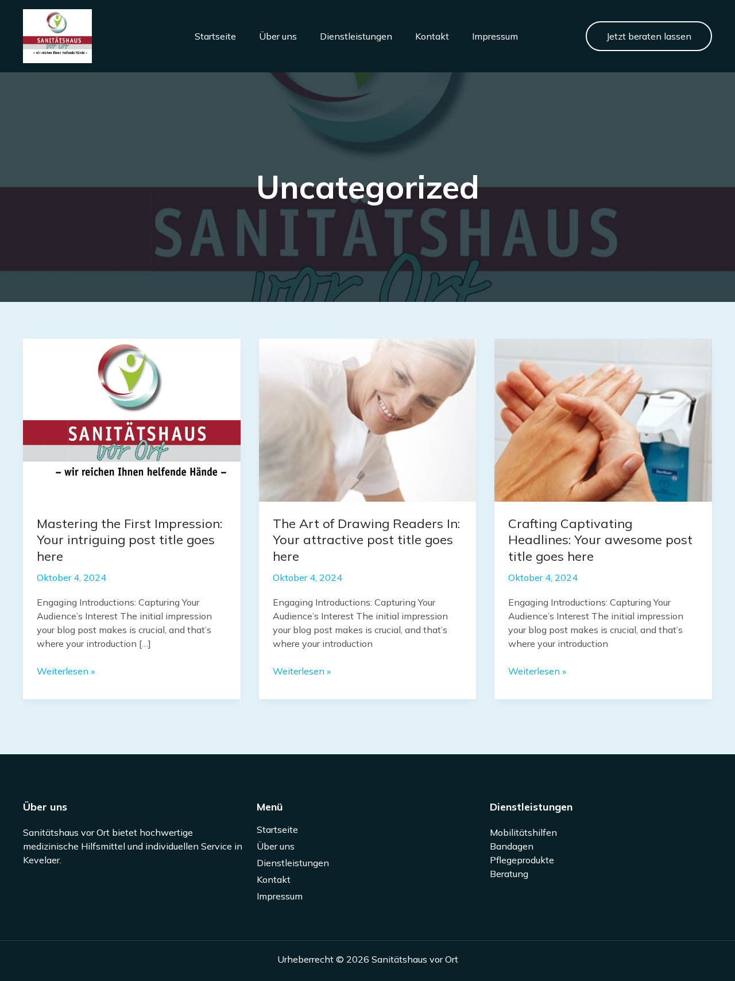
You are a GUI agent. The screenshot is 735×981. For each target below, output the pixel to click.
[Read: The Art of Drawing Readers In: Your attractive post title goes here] (368, 419)
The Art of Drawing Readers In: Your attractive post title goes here (366, 539)
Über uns (278, 36)
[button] (649, 36)
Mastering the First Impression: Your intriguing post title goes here (129, 539)
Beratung (509, 873)
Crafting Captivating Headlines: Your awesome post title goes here (600, 539)
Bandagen (511, 846)
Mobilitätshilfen (523, 832)
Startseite (215, 36)
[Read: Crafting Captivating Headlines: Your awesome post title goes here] (603, 419)
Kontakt (432, 36)
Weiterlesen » (66, 671)
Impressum (495, 36)
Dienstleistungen (356, 36)
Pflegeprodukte (522, 860)
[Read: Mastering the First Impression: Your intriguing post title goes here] (132, 419)
